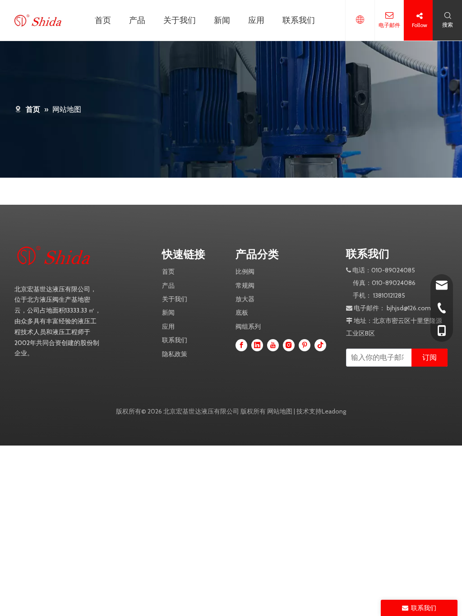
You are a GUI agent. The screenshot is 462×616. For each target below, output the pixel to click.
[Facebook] (241, 344)
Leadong (334, 411)
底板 (242, 312)
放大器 (245, 299)
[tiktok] (320, 344)
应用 (256, 20)
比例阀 (245, 271)
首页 (103, 20)
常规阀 (245, 285)
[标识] (59, 255)
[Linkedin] (257, 344)
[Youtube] (273, 344)
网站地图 (279, 411)
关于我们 (179, 20)
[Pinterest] (304, 344)
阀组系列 (248, 326)
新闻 (222, 20)
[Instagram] (289, 344)
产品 (137, 20)
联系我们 (298, 20)
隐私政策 (174, 354)
